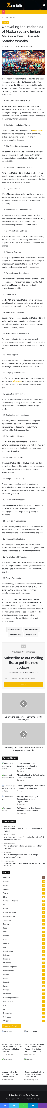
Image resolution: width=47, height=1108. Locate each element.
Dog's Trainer (8, 1001)
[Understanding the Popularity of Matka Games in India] (12, 1064)
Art (4, 1009)
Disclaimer (26, 1099)
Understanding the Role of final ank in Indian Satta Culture (34, 1074)
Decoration (7, 1013)
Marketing (7, 963)
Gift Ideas (7, 1017)
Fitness (6, 990)
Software (6, 955)
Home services (9, 916)
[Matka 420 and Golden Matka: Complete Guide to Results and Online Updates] (12, 1036)
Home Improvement (11, 998)
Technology (7, 920)
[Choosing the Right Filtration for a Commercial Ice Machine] (8, 789)
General (6, 974)
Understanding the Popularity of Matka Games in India (10, 1074)
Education (7, 994)
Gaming (12, 17)
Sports (5, 986)
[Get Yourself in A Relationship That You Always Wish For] (8, 811)
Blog (5, 897)
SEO (5, 932)
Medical (6, 943)
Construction (8, 951)
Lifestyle (6, 959)
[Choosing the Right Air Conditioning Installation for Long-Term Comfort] (8, 766)
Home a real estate (10, 901)
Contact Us (16, 1099)
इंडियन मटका (17, 381)
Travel (5, 893)
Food (5, 928)
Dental (5, 978)
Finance (6, 905)
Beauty (6, 936)
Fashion (6, 924)
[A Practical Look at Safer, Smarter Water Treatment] (8, 778)
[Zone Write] (15, 5)
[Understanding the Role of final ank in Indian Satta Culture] (34, 1064)
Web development (10, 967)
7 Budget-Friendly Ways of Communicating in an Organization (28, 799)
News (5, 885)
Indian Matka (32, 629)
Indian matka (38, 130)
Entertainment (8, 970)
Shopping (6, 1021)
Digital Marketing (9, 912)
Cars (5, 939)
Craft (5, 1005)
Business (6, 878)
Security (6, 982)
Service (6, 889)
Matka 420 (16, 634)
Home (5, 17)
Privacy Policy (36, 1099)
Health (5, 909)
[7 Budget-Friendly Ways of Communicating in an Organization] (8, 799)
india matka (15, 629)
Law (5, 947)
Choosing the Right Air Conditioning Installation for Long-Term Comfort (28, 765)
